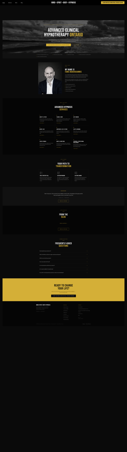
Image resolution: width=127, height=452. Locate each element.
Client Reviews (80, 313)
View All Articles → (63, 223)
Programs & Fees (66, 319)
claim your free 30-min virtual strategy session (113, 2)
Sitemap (84, 323)
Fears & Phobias (66, 317)
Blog (22, 2)
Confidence (65, 314)
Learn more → (42, 135)
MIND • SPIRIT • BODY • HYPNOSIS (63, 2)
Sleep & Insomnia (66, 315)
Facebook (38, 311)
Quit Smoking (65, 310)
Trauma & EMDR (66, 308)
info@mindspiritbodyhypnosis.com (83, 308)
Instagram (43, 311)
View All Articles (63, 229)
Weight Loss (65, 312)
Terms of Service (88, 323)
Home (4, 2)
